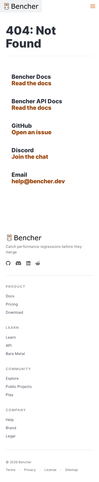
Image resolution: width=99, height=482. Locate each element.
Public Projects (19, 386)
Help (10, 419)
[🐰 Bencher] (49, 237)
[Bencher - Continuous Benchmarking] (21, 6)
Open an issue (31, 132)
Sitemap (71, 470)
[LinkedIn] (28, 263)
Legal (10, 436)
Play (9, 394)
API (9, 345)
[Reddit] (37, 263)
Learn (11, 337)
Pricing (12, 304)
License (50, 470)
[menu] (93, 6)
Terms (10, 470)
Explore (12, 378)
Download (14, 312)
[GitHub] (8, 263)
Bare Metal (15, 353)
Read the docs (31, 83)
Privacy (30, 470)
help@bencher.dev (38, 181)
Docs (10, 296)
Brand (11, 428)
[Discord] (18, 263)
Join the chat (30, 156)
